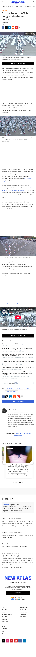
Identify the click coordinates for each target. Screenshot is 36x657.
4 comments (20, 401)
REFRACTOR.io (24, 617)
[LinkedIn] (9, 27)
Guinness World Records (15, 304)
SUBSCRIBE (5, 609)
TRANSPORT (27, 6)
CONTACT (4, 629)
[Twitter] (6, 27)
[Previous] (4, 463)
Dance (27, 388)
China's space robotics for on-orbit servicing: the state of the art (17, 367)
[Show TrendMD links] (33, 383)
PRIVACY (4, 626)
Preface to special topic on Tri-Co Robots (12, 344)
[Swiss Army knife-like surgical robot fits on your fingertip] (18, 454)
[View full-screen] (34, 34)
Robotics (4, 10)
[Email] (19, 27)
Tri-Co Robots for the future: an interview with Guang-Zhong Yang (18, 361)
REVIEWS (4, 619)
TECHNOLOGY (24, 612)
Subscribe (18, 593)
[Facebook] (3, 27)
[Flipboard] (16, 27)
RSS (3, 631)
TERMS (4, 624)
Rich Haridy (12, 409)
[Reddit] (13, 27)
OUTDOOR (19, 6)
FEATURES (4, 617)
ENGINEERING (10, 6)
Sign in (6, 504)
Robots (19, 388)
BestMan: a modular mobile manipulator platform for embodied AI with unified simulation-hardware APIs (17, 355)
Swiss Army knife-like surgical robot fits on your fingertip (17, 466)
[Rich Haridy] (4, 410)
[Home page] (18, 2)
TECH (3, 6)
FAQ (3, 633)
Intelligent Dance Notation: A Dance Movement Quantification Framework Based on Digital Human (17, 349)
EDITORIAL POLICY (7, 614)
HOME (3, 607)
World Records (11, 391)
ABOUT (4, 612)
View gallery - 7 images (18, 63)
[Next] (31, 463)
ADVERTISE (5, 621)
